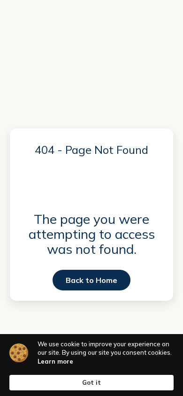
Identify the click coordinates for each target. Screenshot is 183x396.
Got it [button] (91, 382)
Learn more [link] (55, 361)
